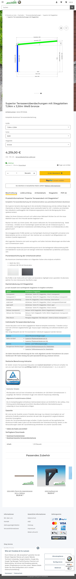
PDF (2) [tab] (64, 193)
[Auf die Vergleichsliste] (61, 28)
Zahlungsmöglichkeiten (11, 525)
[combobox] (38, 127)
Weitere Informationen (52, 186)
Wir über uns (8, 518)
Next (67, 480)
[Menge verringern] (8, 173)
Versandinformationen (11, 528)
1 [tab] (35, 93)
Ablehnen (58, 568)
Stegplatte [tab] (53, 193)
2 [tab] (37, 93)
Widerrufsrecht (33, 532)
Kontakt (6, 521)
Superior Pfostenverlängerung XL (36, 338)
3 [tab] (39, 93)
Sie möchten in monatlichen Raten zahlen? (38, 186)
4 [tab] (41, 93)
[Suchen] (72, 7)
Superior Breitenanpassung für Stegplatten (39, 346)
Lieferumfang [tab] (25, 193)
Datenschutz (18, 573)
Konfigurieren (57, 562)
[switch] (69, 568)
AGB (29, 521)
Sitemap (30, 525)
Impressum (8, 573)
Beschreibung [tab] (11, 193)
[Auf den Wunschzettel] (66, 28)
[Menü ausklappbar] (3, 1)
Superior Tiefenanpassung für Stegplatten (39, 349)
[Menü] (73, 556)
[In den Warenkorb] (7, 23)
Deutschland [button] (22, 165)
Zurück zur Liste (11, 15)
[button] (56, 2)
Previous (8, 480)
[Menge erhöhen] (34, 173)
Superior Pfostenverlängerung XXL (36, 341)
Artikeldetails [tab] (40, 193)
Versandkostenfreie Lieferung (25, 157)
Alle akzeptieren (57, 556)
